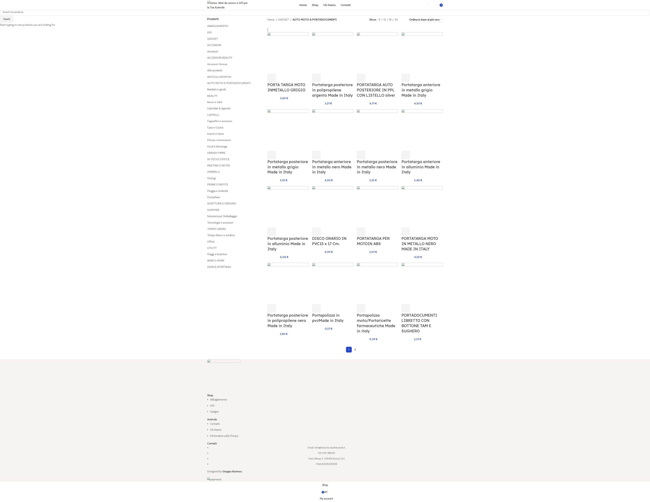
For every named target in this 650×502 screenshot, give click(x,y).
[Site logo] (228, 4)
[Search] (422, 5)
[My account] (435, 5)
